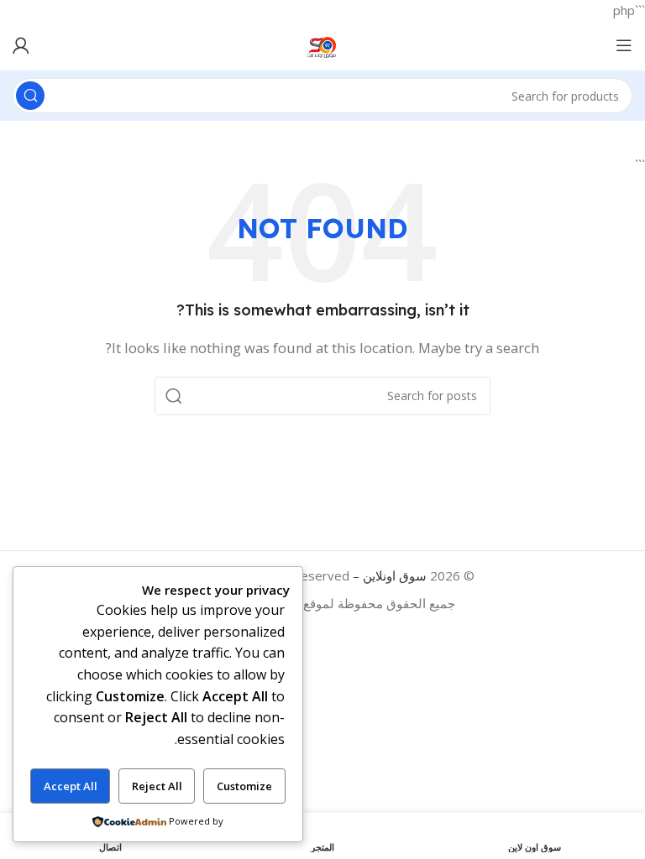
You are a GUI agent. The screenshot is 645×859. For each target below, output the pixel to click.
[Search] (30, 95)
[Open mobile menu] (624, 45)
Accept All (70, 786)
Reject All (157, 786)
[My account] (21, 45)
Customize (244, 786)
